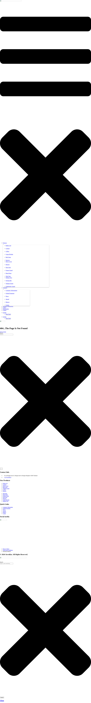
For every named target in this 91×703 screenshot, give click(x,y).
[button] (45, 123)
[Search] (1, 469)
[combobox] (6, 334)
